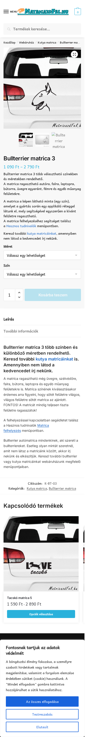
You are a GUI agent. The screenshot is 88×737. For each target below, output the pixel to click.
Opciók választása (41, 614)
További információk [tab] (21, 331)
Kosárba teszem (52, 295)
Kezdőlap (9, 42)
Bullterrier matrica (72, 42)
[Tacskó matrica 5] (41, 553)
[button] (74, 54)
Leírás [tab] (9, 319)
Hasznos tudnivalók (21, 225)
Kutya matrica (47, 42)
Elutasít (42, 726)
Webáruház (26, 42)
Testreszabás (42, 714)
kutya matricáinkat (41, 233)
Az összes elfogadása (42, 701)
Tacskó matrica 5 (19, 598)
